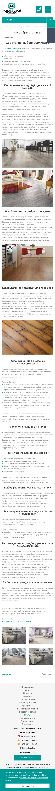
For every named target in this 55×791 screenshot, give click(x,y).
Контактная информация (27, 729)
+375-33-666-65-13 (28, 736)
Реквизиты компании (27, 709)
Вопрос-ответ (27, 721)
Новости (27, 693)
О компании (27, 687)
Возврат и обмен (27, 712)
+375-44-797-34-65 (28, 744)
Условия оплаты (27, 699)
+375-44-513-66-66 (28, 740)
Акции (28, 690)
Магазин (27, 696)
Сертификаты (27, 705)
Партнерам (27, 724)
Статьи (27, 715)
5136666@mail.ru (27, 748)
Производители (27, 718)
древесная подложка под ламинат (17, 621)
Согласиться (27, 786)
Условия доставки (27, 702)
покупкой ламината (15, 48)
